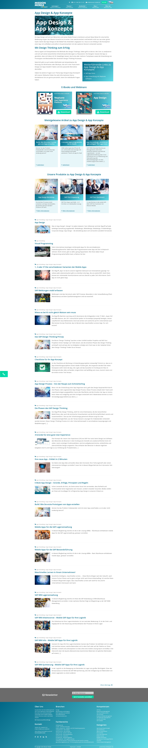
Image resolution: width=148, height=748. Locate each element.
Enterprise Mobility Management (104, 716)
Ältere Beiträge (105, 685)
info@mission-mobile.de (93, 2)
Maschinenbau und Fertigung (62, 711)
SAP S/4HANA (100, 720)
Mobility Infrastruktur (101, 737)
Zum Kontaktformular (40, 733)
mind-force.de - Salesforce (62, 736)
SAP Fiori (99, 710)
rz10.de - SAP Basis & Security (63, 726)
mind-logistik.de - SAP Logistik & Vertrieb (65, 739)
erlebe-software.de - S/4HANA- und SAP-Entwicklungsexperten (70, 728)
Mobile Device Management (103, 711)
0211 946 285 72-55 (78, 2)
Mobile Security (100, 736)
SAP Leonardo (100, 714)
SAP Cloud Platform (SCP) (102, 713)
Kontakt (104, 2)
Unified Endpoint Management (104, 742)
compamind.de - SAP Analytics (63, 729)
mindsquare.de (59, 725)
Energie (57, 710)
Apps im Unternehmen (102, 731)
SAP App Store (90, 73)
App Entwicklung (40, 219)
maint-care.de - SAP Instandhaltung (64, 734)
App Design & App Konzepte (53, 219)
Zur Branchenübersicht (61, 716)
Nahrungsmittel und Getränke (63, 713)
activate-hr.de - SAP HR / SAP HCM (64, 733)
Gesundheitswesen (60, 714)
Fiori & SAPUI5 (100, 733)
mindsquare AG (109, 747)
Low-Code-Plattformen (102, 734)
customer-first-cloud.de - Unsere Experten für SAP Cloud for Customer (72, 740)
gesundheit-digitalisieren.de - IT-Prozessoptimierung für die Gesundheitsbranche (75, 742)
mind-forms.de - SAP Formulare (63, 731)
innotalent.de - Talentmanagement (64, 737)
